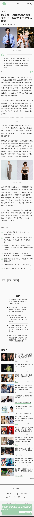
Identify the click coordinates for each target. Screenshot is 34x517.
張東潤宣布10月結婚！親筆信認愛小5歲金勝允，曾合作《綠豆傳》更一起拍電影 (24, 439)
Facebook (12, 497)
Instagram (24, 497)
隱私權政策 (24, 494)
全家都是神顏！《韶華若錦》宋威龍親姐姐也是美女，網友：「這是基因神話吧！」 (24, 387)
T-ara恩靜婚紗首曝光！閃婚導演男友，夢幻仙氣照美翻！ (17, 233)
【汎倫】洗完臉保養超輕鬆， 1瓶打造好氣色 (24, 407)
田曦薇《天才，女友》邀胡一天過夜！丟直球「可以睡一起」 (24, 377)
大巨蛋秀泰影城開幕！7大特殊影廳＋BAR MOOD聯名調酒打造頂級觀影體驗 (17, 254)
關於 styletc (10, 494)
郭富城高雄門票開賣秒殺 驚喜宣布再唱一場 (24, 365)
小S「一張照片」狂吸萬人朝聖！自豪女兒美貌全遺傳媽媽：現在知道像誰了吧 (24, 356)
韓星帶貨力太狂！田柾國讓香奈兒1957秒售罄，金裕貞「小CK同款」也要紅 (18, 301)
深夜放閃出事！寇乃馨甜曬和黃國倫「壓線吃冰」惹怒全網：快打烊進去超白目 (18, 309)
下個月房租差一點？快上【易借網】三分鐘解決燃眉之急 (24, 449)
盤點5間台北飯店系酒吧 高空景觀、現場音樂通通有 (18, 260)
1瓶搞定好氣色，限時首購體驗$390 (23, 397)
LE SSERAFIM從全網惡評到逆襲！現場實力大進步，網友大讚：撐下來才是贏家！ (18, 240)
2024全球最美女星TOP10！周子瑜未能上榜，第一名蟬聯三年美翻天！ (24, 418)
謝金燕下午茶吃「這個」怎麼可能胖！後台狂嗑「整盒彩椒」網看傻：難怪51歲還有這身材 (24, 429)
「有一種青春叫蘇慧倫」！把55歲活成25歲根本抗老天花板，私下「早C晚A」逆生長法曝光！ (18, 328)
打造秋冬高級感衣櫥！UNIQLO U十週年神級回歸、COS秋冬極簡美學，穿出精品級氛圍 (18, 318)
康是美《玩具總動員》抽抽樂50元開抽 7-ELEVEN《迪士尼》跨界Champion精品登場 (18, 247)
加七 (15, 25)
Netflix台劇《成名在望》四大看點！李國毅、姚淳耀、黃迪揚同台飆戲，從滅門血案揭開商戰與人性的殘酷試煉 (18, 338)
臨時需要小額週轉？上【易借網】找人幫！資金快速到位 (24, 470)
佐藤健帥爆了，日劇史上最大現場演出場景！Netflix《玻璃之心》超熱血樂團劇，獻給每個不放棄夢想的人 (24, 460)
